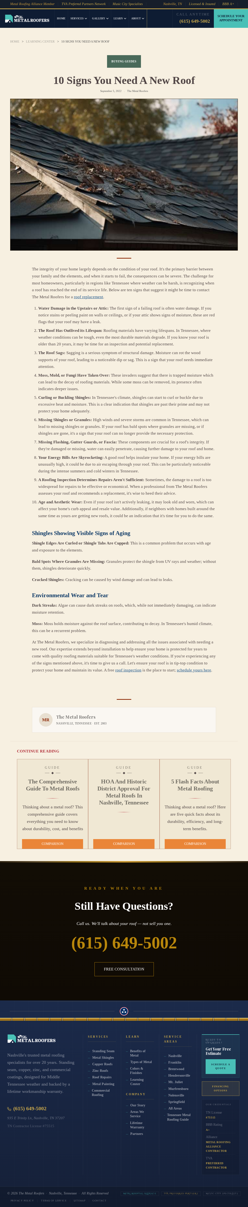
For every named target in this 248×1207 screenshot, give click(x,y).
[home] (27, 18)
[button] (78, 18)
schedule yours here (194, 670)
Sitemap (79, 1201)
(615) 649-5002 (194, 21)
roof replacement (88, 297)
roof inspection (128, 670)
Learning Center (40, 41)
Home (61, 18)
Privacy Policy (22, 1201)
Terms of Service (54, 1201)
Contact (100, 1201)
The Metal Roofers (31, 1193)
